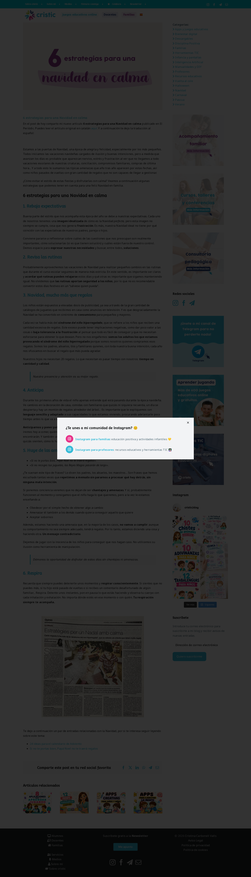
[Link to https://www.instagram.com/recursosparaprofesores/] (69, 449)
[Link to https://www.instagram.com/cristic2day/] (69, 439)
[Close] (188, 422)
